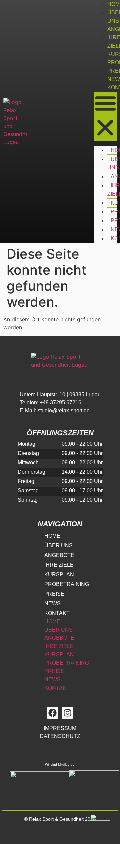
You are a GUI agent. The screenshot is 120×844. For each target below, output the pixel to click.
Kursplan (59, 574)
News (52, 603)
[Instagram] (67, 713)
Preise (54, 594)
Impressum (60, 728)
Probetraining (66, 584)
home (52, 536)
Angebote (59, 555)
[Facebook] (52, 713)
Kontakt (57, 613)
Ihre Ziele (59, 565)
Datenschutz (60, 736)
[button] (105, 116)
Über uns (58, 545)
